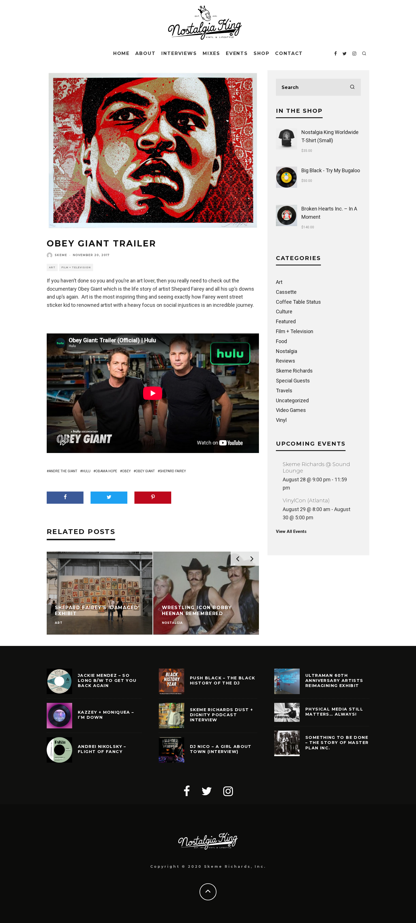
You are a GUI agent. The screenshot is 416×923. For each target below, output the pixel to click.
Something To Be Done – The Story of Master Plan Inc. (336, 742)
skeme (61, 255)
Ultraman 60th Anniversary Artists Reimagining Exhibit (334, 680)
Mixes (211, 53)
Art (52, 267)
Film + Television (76, 267)
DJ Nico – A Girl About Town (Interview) (221, 749)
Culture (284, 311)
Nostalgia (286, 351)
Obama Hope (106, 471)
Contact (289, 53)
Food (281, 341)
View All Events (291, 531)
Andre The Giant (63, 471)
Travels (284, 391)
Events (237, 53)
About (145, 53)
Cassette (286, 292)
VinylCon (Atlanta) (306, 500)
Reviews (285, 361)
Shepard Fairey (173, 471)
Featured (286, 321)
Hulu (86, 471)
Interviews (179, 53)
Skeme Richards (294, 371)
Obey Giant (145, 471)
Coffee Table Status (298, 302)
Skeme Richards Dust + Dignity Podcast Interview (221, 714)
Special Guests (293, 381)
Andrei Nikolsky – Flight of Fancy (102, 749)
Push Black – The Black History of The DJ (222, 680)
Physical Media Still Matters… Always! (334, 712)
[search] (352, 87)
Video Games (291, 410)
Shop (261, 53)
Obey (126, 471)
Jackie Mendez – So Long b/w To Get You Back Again (107, 680)
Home (121, 53)
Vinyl (281, 420)
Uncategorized (292, 400)
